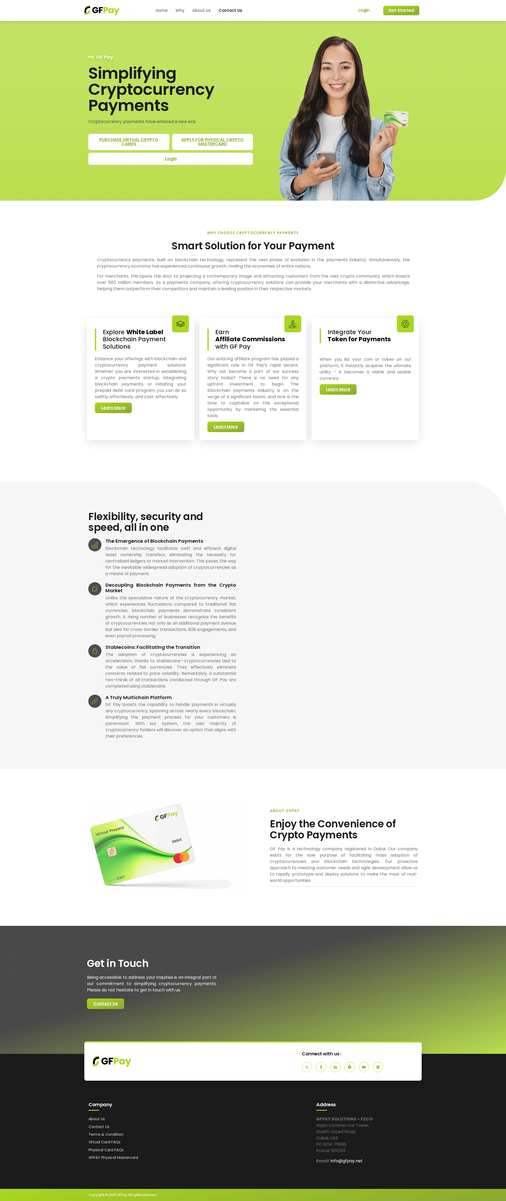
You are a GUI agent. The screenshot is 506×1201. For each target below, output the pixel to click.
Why (180, 10)
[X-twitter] (307, 1067)
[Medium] (378, 1067)
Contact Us (230, 10)
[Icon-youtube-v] (364, 1067)
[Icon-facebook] (321, 1067)
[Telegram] (349, 1067)
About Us (201, 10)
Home (162, 10)
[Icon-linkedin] (335, 1067)
